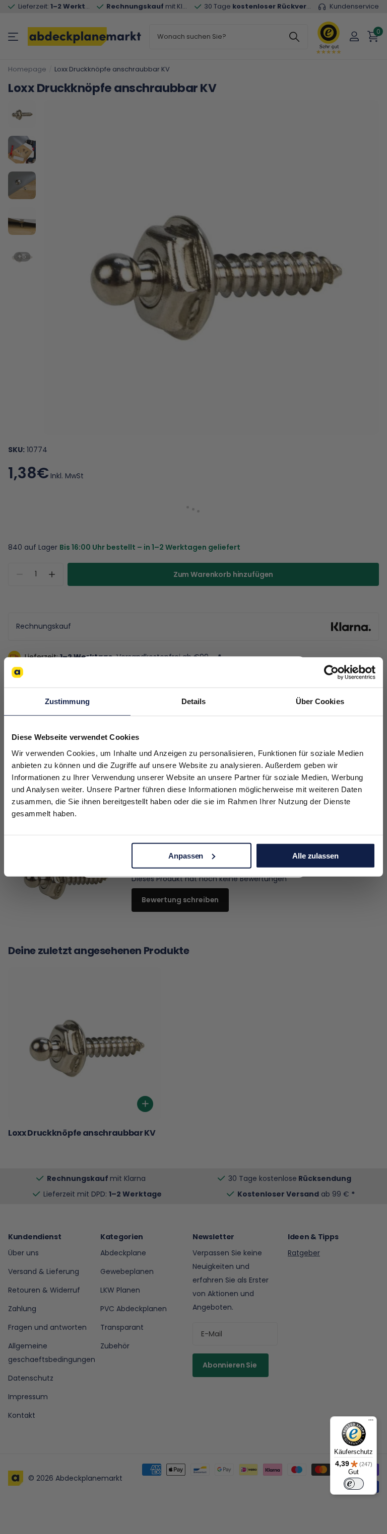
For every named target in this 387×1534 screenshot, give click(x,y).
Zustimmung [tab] (67, 701)
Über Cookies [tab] (320, 701)
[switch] (354, 1484)
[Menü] (371, 1422)
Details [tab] (193, 701)
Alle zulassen (315, 855)
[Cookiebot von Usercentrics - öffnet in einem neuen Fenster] (331, 672)
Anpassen (185, 855)
